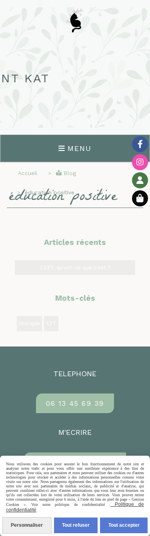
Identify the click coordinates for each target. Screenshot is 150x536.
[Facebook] (140, 144)
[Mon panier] (140, 198)
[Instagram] (140, 162)
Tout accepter (124, 525)
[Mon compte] (140, 180)
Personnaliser (27, 525)
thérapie (29, 323)
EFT (51, 323)
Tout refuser (76, 525)
